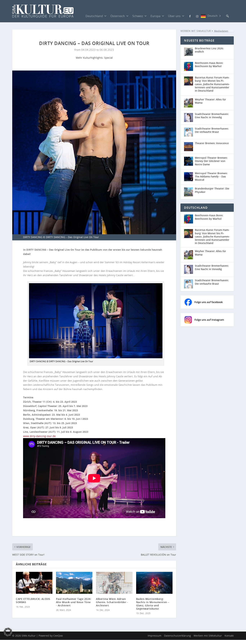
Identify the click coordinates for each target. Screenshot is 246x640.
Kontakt (229, 635)
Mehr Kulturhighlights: (90, 57)
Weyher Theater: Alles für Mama (210, 101)
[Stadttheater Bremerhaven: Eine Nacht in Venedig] (188, 117)
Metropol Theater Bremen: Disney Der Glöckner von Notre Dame (211, 161)
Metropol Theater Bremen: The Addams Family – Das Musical (211, 176)
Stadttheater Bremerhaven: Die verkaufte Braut (212, 130)
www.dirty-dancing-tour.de (39, 436)
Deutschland (94, 16)
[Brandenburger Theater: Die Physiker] (188, 191)
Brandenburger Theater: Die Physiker (212, 190)
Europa (155, 16)
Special (108, 57)
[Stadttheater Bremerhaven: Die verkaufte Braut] (188, 132)
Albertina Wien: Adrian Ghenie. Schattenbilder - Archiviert (112, 602)
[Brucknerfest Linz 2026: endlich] (188, 51)
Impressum (154, 635)
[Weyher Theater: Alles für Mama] (188, 102)
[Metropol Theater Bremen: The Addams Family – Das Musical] (188, 176)
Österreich (117, 16)
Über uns (174, 16)
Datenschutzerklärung (177, 635)
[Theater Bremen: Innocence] (188, 146)
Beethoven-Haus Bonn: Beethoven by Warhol (209, 64)
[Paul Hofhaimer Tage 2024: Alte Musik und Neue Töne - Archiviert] (74, 583)
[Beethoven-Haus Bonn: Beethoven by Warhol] (188, 66)
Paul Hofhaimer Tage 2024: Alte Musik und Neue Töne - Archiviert (73, 602)
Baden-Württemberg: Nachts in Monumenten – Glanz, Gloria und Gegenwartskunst (152, 603)
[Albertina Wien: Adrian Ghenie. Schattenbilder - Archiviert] (114, 583)
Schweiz (137, 16)
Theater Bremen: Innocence (212, 143)
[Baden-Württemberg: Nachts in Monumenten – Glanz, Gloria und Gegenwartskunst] (154, 583)
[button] (227, 16)
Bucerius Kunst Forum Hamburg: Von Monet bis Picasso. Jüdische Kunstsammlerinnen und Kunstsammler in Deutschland (212, 84)
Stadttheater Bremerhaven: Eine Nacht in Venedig (212, 115)
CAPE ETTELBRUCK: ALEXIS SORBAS (33, 600)
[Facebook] (190, 15)
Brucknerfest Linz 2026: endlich (209, 50)
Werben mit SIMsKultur (208, 635)
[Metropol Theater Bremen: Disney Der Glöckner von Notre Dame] (188, 161)
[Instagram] (197, 16)
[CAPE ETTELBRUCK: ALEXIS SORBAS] (34, 583)
